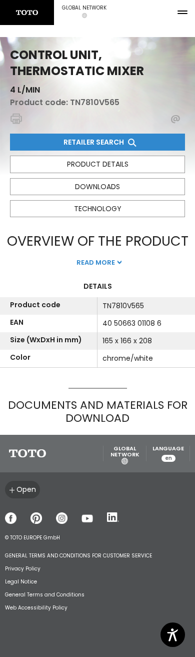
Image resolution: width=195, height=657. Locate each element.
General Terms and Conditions (44, 594)
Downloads (97, 187)
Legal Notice (21, 581)
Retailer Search (95, 142)
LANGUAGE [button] (168, 453)
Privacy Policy (22, 568)
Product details (97, 164)
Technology (98, 209)
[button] (84, 12)
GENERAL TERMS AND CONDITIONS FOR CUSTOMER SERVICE (78, 555)
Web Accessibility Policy (36, 607)
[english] (27, 12)
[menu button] (182, 12)
